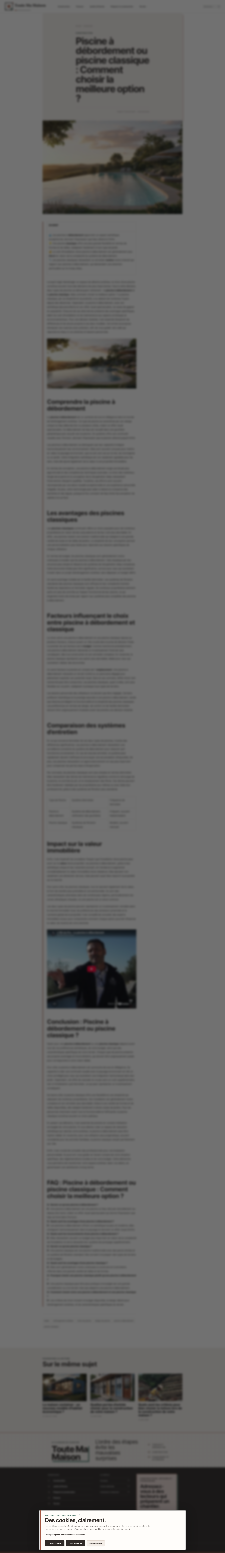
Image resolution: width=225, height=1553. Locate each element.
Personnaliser (95, 1543)
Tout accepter (75, 1543)
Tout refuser (55, 1543)
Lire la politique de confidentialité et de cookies (65, 1534)
